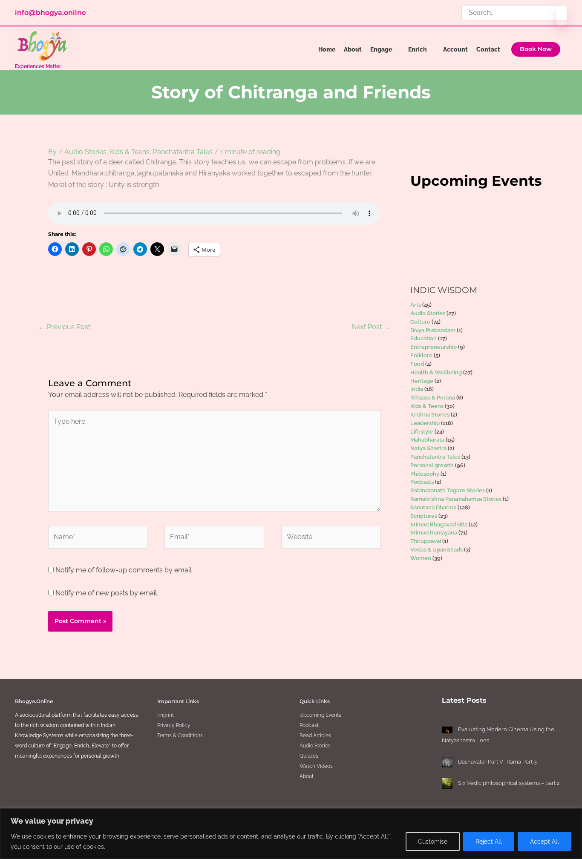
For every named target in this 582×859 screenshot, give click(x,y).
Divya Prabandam (432, 330)
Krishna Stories (429, 414)
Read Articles (315, 735)
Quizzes (309, 756)
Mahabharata (427, 440)
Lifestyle (421, 431)
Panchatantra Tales (183, 152)
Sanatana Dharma (433, 507)
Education (423, 338)
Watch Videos (316, 766)
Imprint (165, 715)
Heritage (421, 381)
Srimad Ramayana (433, 532)
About (307, 776)
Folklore (421, 355)
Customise (432, 841)
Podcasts (422, 482)
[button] (535, 49)
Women (420, 558)
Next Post (371, 327)
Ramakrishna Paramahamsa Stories (455, 499)
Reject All (488, 841)
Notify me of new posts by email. (106, 593)
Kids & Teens (130, 152)
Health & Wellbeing (436, 372)
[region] (291, 833)
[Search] (561, 16)
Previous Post (64, 327)
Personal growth (432, 465)
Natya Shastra (428, 448)
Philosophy (424, 474)
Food (417, 364)
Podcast (309, 725)
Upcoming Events (320, 715)
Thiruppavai (425, 541)
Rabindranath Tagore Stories (447, 490)
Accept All (544, 841)
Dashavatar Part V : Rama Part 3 (497, 761)
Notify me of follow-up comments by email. (124, 570)
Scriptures (423, 516)
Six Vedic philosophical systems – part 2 (509, 783)
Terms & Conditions (180, 735)
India (416, 389)
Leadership (425, 423)
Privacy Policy (173, 725)
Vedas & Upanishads (436, 549)
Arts (415, 305)
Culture (420, 322)
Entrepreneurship (433, 347)
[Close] (573, 815)
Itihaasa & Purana (432, 397)
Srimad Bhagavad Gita (438, 524)
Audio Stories (85, 152)
